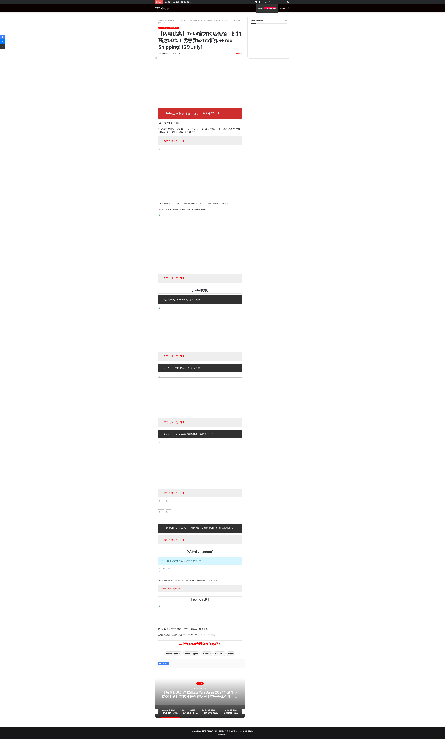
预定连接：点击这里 (174, 140)
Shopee (282, 8)
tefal (231, 654)
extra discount (173, 654)
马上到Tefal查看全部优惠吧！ (200, 644)
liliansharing (164, 53)
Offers (200, 684)
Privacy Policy (222, 735)
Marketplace (170, 20)
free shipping (192, 654)
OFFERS (220, 654)
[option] (200, 694)
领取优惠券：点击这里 (171, 589)
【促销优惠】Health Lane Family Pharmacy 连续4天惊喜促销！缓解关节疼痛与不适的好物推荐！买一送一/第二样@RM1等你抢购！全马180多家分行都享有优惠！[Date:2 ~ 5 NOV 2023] (200, 698)
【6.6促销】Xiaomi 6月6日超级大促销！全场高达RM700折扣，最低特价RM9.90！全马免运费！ (196, 2)
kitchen (207, 654)
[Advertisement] (269, 40)
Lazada (267, 8)
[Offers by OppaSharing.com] (163, 8)
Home (162, 20)
